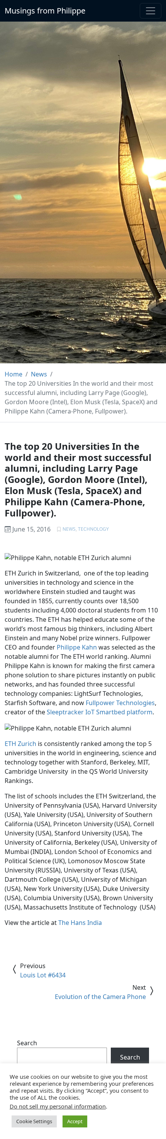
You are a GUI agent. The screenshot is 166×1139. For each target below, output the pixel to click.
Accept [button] (75, 1121)
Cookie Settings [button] (34, 1121)
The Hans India (80, 922)
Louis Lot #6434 (43, 975)
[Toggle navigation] (150, 11)
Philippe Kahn (77, 647)
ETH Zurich (20, 743)
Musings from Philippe (45, 10)
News (69, 529)
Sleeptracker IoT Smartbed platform (99, 712)
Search (27, 1043)
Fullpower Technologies (120, 703)
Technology (93, 529)
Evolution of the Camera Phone (100, 996)
